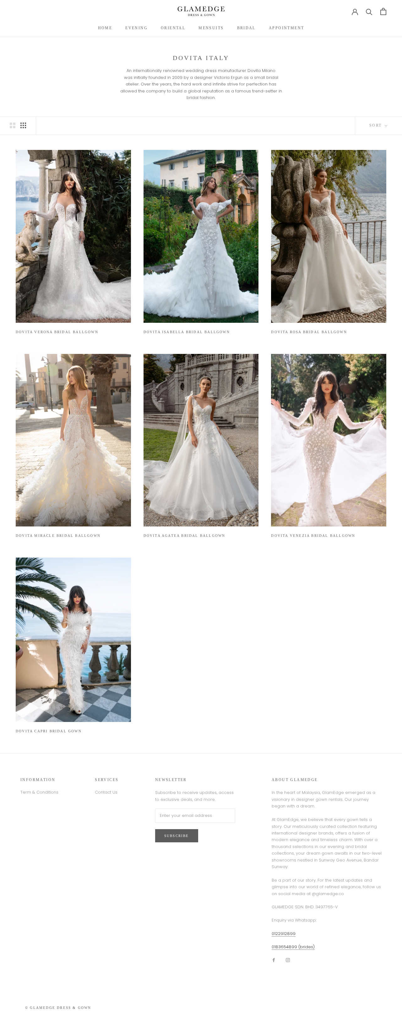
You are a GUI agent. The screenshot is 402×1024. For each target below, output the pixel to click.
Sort (376, 125)
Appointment (286, 28)
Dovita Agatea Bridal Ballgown (184, 535)
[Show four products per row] (23, 125)
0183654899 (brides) (293, 947)
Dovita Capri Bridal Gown (49, 731)
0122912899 (284, 934)
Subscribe (176, 836)
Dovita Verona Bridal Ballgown (57, 332)
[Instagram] (288, 959)
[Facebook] (274, 959)
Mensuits (211, 28)
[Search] (369, 11)
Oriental (173, 28)
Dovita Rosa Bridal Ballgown (309, 332)
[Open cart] (383, 11)
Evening (136, 28)
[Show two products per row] (12, 125)
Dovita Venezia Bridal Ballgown (313, 535)
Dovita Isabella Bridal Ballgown (187, 332)
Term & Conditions (39, 792)
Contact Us (106, 792)
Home (105, 28)
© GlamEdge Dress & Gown (58, 1008)
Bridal (246, 28)
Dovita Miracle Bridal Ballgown (58, 535)
